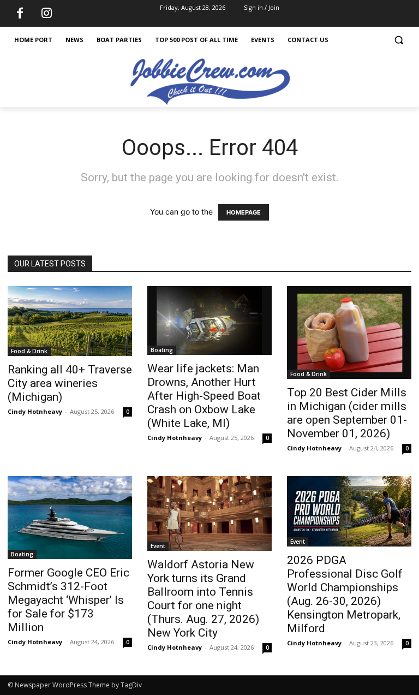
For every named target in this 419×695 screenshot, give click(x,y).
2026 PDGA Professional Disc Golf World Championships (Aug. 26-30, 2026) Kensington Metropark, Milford (345, 594)
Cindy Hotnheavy (35, 411)
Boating (162, 350)
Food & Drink (29, 351)
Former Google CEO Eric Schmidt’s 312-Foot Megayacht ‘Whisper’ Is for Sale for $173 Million (68, 600)
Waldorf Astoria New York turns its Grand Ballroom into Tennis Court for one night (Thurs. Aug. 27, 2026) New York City (203, 598)
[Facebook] (20, 14)
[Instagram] (46, 14)
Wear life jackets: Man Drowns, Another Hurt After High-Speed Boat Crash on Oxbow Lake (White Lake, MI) (204, 396)
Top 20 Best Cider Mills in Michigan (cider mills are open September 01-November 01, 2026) (347, 413)
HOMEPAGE (243, 212)
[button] (398, 40)
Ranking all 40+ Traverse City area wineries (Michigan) (70, 383)
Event (158, 546)
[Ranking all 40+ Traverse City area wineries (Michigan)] (70, 321)
